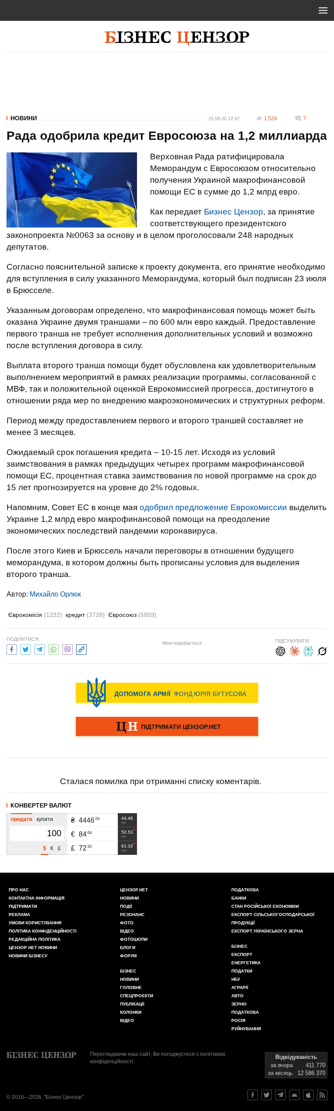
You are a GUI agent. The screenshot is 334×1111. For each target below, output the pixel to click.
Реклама (19, 914)
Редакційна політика (34, 939)
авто (237, 995)
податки (241, 971)
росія (238, 1020)
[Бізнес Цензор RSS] (322, 1095)
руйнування (246, 1028)
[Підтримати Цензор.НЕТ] (167, 727)
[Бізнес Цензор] (177, 38)
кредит (85, 614)
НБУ (235, 979)
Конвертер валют (41, 805)
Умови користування (35, 922)
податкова (245, 1012)
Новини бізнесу (28, 955)
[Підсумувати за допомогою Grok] (322, 650)
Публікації (132, 1004)
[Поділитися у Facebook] (12, 648)
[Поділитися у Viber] (67, 648)
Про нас (19, 889)
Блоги (127, 947)
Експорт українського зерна (267, 931)
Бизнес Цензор (233, 211)
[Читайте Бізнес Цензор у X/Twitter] (266, 1095)
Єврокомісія (35, 614)
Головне (131, 987)
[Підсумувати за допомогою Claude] (294, 650)
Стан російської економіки (265, 906)
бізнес (239, 946)
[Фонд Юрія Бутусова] (167, 692)
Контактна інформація (36, 898)
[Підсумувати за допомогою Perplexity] (308, 650)
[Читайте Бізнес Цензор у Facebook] (252, 1095)
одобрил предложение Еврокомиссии (213, 507)
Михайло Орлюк (55, 594)
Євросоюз (132, 614)
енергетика (246, 962)
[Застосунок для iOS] (308, 1095)
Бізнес (128, 971)
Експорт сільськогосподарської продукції (272, 918)
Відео (127, 931)
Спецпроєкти (136, 995)
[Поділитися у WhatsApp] (53, 648)
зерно (239, 1004)
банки (238, 898)
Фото (127, 922)
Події (126, 906)
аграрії (239, 987)
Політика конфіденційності (43, 931)
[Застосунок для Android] (294, 1095)
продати (21, 819)
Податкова (245, 889)
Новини (23, 118)
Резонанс (132, 914)
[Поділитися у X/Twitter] (25, 648)
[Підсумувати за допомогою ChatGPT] (280, 650)
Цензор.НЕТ (134, 889)
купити (45, 819)
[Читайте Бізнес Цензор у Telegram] (280, 1095)
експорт (241, 954)
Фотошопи (133, 939)
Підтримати (23, 906)
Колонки (130, 1012)
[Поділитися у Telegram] (39, 648)
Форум (128, 955)
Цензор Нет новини (33, 947)
